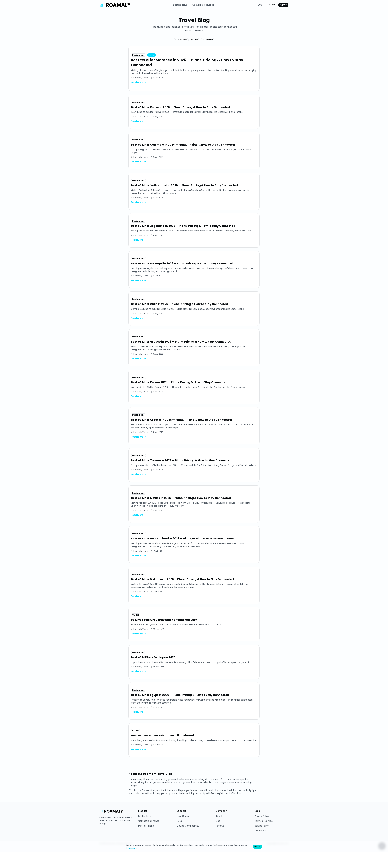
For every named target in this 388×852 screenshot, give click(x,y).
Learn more (132, 848)
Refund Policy (262, 825)
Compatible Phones (203, 4)
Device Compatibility (188, 825)
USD (260, 4)
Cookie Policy (262, 830)
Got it (257, 846)
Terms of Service (264, 820)
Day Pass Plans (146, 825)
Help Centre (183, 816)
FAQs (179, 820)
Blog (218, 820)
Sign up (283, 4)
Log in (272, 4)
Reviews (220, 825)
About (219, 816)
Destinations (180, 4)
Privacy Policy (262, 816)
